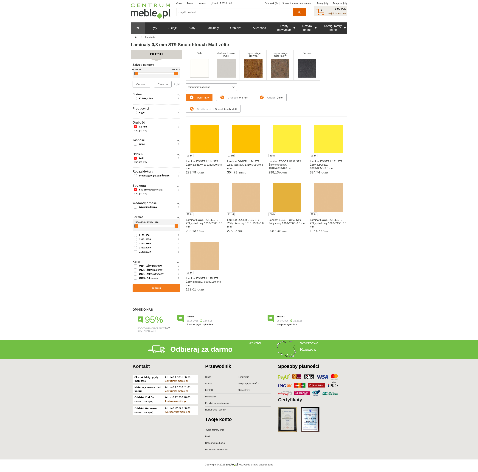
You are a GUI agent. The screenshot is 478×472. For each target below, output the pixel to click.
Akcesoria (259, 28)
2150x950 (144, 235)
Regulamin (243, 377)
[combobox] (211, 87)
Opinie (208, 383)
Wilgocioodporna (148, 207)
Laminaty (213, 28)
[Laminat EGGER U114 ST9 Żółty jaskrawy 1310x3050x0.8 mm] (246, 139)
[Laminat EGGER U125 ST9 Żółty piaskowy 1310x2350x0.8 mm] (246, 197)
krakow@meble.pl (175, 400)
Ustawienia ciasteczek (216, 449)
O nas (179, 3)
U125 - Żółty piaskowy (150, 270)
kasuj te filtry (140, 130)
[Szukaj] (299, 12)
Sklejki (172, 28)
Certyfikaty (290, 399)
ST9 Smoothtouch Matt (151, 189)
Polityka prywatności (248, 383)
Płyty (153, 28)
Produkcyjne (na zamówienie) (154, 175)
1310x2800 (145, 243)
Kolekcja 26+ (146, 98)
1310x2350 (145, 239)
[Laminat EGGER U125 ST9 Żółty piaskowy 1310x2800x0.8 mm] (204, 197)
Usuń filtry (203, 97)
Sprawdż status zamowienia (296, 3)
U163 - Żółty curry (148, 278)
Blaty (192, 28)
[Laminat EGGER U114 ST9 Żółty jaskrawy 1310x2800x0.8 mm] (204, 139)
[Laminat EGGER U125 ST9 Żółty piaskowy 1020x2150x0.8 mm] (328, 197)
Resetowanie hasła (215, 443)
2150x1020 (145, 251)
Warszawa (309, 343)
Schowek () (271, 3)
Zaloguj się (322, 3)
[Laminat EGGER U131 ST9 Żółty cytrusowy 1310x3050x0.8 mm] (328, 139)
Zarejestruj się (340, 3)
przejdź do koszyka (336, 13)
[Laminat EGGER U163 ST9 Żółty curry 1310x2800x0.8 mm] (287, 197)
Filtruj (156, 288)
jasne (142, 144)
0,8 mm (143, 126)
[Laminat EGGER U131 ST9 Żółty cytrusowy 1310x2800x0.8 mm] (287, 139)
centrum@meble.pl (176, 380)
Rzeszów (308, 349)
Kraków (254, 343)
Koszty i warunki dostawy (218, 403)
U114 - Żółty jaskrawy (150, 266)
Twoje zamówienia (214, 430)
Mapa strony (244, 390)
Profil (207, 436)
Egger (142, 112)
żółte (141, 158)
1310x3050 (145, 247)
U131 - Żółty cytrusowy (151, 274)
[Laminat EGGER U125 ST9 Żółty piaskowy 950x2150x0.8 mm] (204, 256)
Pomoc (190, 3)
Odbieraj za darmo (201, 349)
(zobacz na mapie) (143, 401)
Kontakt (202, 3)
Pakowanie (211, 396)
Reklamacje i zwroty (215, 409)
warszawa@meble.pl (177, 411)
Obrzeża (235, 28)
